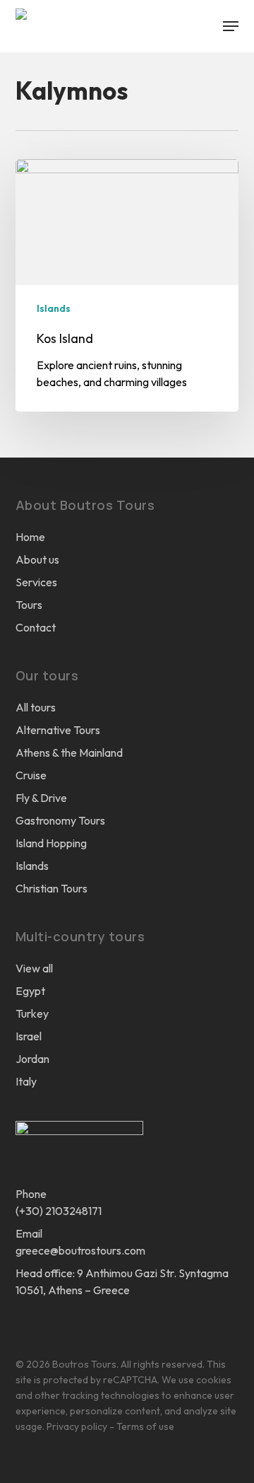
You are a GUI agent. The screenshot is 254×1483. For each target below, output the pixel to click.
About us (37, 559)
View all (34, 968)
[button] (230, 26)
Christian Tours (51, 888)
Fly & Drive (41, 798)
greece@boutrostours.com (80, 1250)
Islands (54, 308)
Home (30, 537)
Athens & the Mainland (69, 752)
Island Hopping (51, 843)
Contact (36, 627)
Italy (26, 1081)
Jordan (32, 1059)
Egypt (30, 991)
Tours (29, 605)
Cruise (31, 775)
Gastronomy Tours (60, 820)
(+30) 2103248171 (59, 1211)
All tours (36, 707)
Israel (29, 1036)
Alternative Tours (58, 730)
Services (36, 582)
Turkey (32, 1013)
